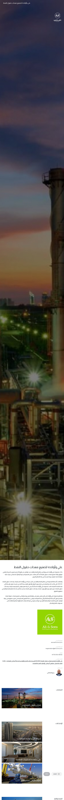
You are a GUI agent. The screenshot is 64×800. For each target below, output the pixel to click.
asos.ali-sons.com (56, 642)
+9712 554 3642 (57, 654)
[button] (56, 774)
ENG (47, 774)
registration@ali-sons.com (54, 648)
